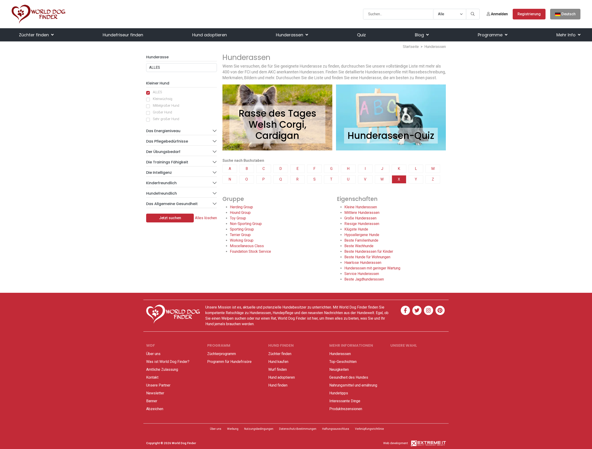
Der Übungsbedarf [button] (163, 151)
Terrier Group (240, 235)
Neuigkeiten (339, 369)
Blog (420, 35)
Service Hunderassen (361, 273)
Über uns (153, 354)
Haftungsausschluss (335, 428)
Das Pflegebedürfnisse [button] (167, 141)
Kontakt (152, 377)
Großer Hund (162, 112)
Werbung (232, 428)
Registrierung (529, 14)
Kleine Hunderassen (360, 207)
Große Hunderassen (360, 218)
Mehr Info (566, 35)
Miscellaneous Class (247, 246)
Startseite (411, 46)
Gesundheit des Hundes (348, 377)
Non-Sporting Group (246, 223)
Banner (151, 401)
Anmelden (499, 14)
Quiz (361, 35)
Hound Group (240, 212)
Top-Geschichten (343, 361)
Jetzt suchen (170, 218)
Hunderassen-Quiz (391, 135)
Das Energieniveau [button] (163, 131)
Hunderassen (290, 35)
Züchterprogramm (221, 354)
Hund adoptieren (209, 35)
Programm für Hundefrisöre (229, 361)
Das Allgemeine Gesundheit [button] (172, 203)
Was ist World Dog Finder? (167, 361)
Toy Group (238, 218)
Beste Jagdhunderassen (364, 279)
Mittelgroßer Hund (166, 106)
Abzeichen (154, 409)
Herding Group (241, 207)
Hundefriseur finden (123, 35)
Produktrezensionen (345, 409)
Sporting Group (242, 229)
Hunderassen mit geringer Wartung (372, 268)
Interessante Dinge (344, 401)
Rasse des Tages (277, 113)
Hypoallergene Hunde (361, 235)
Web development (395, 443)
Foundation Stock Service (250, 251)
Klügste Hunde (356, 229)
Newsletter (155, 393)
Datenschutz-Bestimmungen (297, 428)
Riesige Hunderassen (361, 223)
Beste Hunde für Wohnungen (367, 257)
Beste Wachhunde (358, 246)
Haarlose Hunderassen (362, 262)
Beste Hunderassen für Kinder (368, 251)
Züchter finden (34, 35)
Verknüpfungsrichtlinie (369, 428)
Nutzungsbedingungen (258, 428)
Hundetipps (338, 393)
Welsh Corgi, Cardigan (277, 130)
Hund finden (277, 385)
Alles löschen (206, 218)
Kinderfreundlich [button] (161, 183)
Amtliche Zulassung (162, 369)
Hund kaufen (278, 361)
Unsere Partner (158, 385)
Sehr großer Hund (166, 119)
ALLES (157, 92)
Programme (491, 35)
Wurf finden (277, 369)
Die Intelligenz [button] (159, 172)
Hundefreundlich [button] (161, 193)
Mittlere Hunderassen (361, 212)
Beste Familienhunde (361, 240)
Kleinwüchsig (162, 99)
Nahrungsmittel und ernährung (353, 385)
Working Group (241, 240)
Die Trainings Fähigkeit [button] (167, 162)
